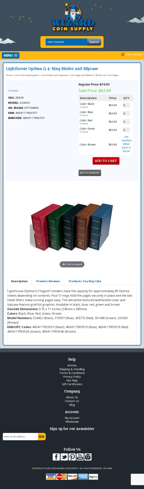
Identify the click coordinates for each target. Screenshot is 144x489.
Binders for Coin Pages (107, 75)
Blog (72, 404)
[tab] (19, 281)
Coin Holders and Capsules (54, 75)
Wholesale (72, 421)
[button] (10, 55)
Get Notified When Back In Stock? (126, 144)
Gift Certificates (72, 384)
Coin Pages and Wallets (81, 75)
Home (9, 75)
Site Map (72, 380)
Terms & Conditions (72, 373)
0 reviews (13, 90)
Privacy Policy (72, 376)
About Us (72, 397)
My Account (72, 418)
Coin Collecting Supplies (27, 75)
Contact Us (72, 401)
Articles (72, 365)
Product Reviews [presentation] (48, 281)
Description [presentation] (19, 281)
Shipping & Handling (72, 369)
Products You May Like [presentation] (85, 281)
